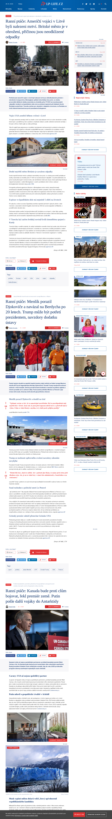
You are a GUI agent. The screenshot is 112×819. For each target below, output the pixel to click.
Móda (55, 9)
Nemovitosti (67, 9)
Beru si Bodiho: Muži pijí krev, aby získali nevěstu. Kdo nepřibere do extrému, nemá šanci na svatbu (90, 55)
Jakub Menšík (27, 570)
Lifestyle (44, 9)
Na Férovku (80, 395)
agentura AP (53, 134)
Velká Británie (12, 282)
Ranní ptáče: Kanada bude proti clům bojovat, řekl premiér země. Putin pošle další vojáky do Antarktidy (36, 596)
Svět (77, 61)
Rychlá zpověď (81, 355)
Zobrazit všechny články (90, 230)
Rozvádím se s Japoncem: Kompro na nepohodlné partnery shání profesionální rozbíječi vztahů (89, 64)
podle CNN (30, 184)
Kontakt (103, 9)
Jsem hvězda (80, 197)
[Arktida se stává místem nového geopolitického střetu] (37, 768)
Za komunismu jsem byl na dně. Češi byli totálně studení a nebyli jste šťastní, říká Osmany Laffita (89, 167)
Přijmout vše (79, 814)
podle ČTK (26, 412)
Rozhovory (80, 9)
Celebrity (32, 9)
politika (10, 278)
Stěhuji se (79, 276)
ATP (35, 570)
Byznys (20, 9)
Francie (61, 570)
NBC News (55, 467)
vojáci (44, 278)
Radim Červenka (13, 42)
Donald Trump (45, 570)
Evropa (18, 278)
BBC (49, 216)
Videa (20, 4)
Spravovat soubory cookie (96, 814)
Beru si (77, 52)
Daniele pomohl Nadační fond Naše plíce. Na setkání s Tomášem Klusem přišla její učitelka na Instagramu (89, 132)
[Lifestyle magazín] (52, 4)
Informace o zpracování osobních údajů (26, 815)
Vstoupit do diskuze (41, 261)
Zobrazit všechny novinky (90, 149)
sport (10, 570)
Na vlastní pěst (81, 436)
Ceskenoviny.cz (54, 690)
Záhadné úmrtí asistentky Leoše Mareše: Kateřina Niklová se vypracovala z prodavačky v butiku (89, 177)
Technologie (79, 43)
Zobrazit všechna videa (90, 186)
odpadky (52, 278)
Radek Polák (12, 607)
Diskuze (23, 261)
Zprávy (92, 9)
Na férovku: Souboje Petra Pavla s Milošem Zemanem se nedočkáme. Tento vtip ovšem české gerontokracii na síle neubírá (90, 122)
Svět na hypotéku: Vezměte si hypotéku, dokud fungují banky (89, 141)
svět (25, 278)
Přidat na (53, 42)
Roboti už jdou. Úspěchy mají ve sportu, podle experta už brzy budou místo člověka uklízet (90, 46)
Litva (37, 278)
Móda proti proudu (82, 316)
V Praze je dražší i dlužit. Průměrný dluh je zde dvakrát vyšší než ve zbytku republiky (89, 112)
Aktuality (9, 9)
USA (31, 278)
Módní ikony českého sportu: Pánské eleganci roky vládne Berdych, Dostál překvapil (90, 103)
